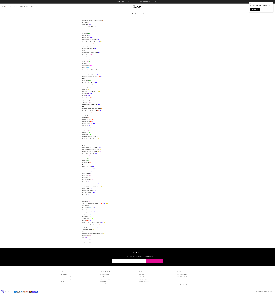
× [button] (272, 3)
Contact (33, 6)
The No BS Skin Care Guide (66, 279)
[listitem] (123, 2)
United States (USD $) (6, 291)
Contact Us (102, 276)
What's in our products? (66, 276)
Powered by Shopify (259, 291)
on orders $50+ (127, 1)
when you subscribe (154, 1)
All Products (141, 274)
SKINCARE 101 (13, 6)
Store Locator (24, 6)
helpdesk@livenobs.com (182, 274)
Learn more (255, 9)
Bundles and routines (143, 276)
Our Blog (63, 281)
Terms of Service (103, 283)
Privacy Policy (103, 281)
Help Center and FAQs (104, 274)
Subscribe (154, 260)
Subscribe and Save (143, 279)
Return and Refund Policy (105, 279)
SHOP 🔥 (4, 6)
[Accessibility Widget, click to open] (2, 291)
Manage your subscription (144, 281)
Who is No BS (64, 274)
